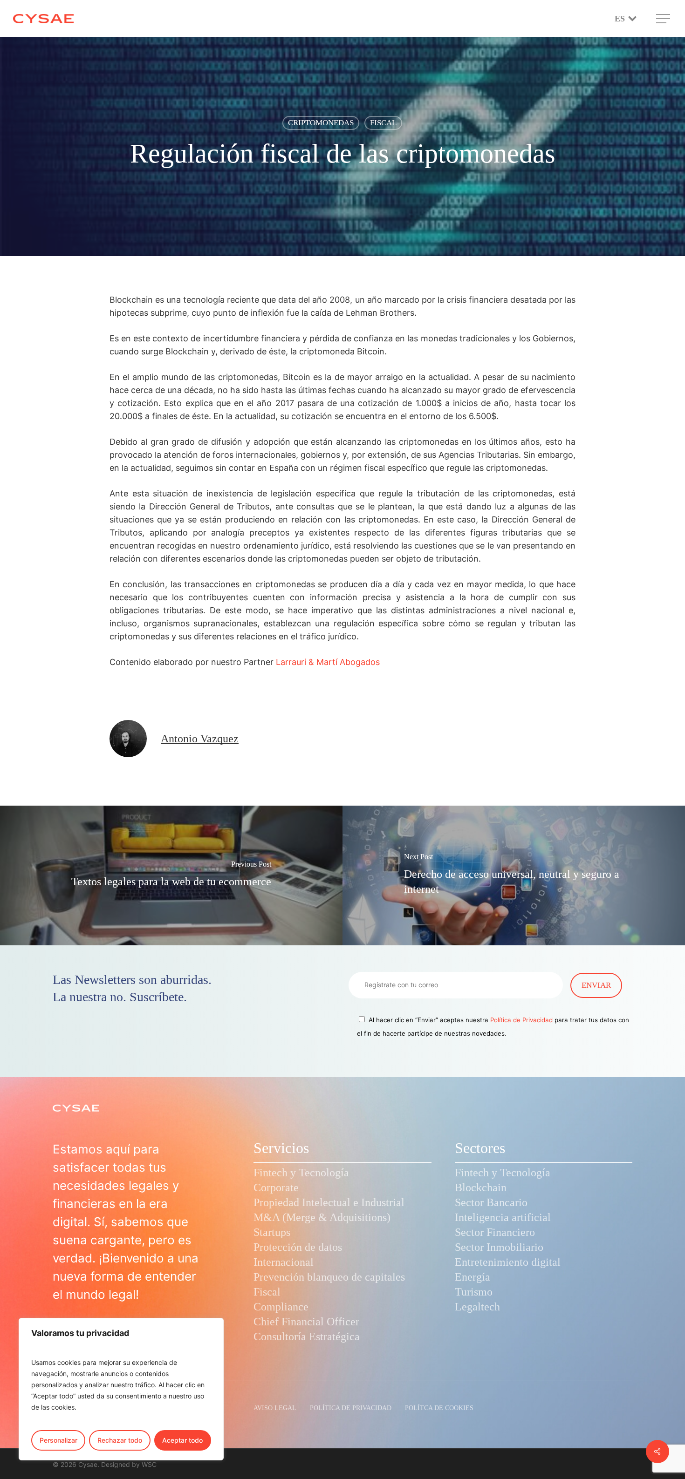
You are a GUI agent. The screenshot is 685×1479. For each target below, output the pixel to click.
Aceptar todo (182, 1440)
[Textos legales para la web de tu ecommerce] (171, 875)
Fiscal (383, 122)
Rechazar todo (119, 1440)
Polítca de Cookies (439, 1407)
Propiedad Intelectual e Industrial (328, 1202)
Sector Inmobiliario (499, 1247)
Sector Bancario (491, 1202)
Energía (472, 1277)
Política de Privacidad (521, 1020)
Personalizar (58, 1440)
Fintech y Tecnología (301, 1173)
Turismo (474, 1292)
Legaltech (477, 1307)
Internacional (283, 1262)
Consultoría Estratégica (306, 1336)
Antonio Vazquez (200, 739)
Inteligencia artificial (503, 1217)
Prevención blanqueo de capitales (329, 1277)
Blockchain (481, 1187)
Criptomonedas (321, 122)
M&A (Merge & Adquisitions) (321, 1217)
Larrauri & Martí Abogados (328, 662)
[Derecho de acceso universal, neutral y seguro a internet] (513, 875)
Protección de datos (297, 1247)
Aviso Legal (274, 1407)
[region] (121, 1389)
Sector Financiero (495, 1232)
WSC (149, 1464)
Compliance (280, 1307)
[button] (664, 19)
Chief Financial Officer (306, 1322)
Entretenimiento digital (508, 1262)
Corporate (276, 1187)
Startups (271, 1232)
